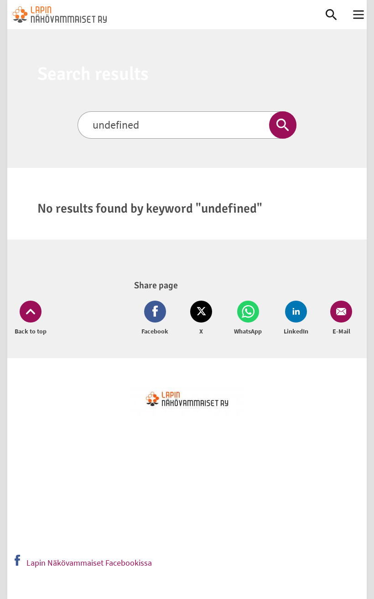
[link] (157, 14)
